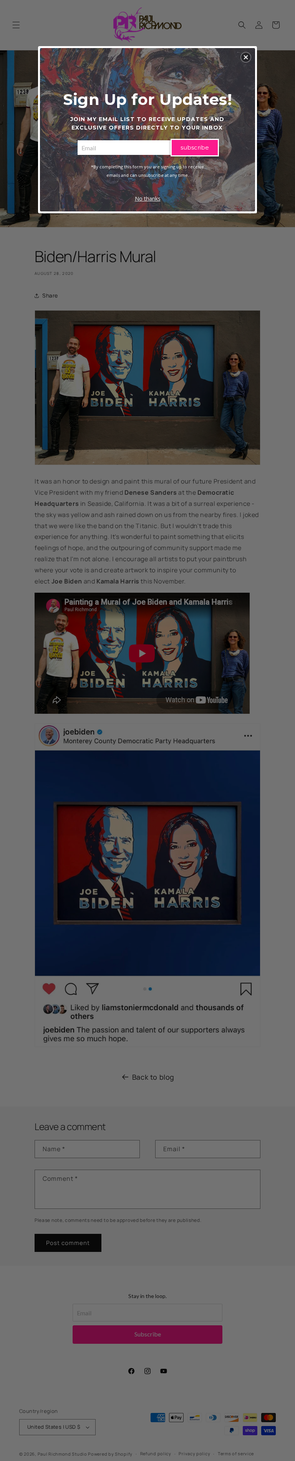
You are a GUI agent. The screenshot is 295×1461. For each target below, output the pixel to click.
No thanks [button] (148, 198)
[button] (245, 57)
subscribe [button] (195, 147)
